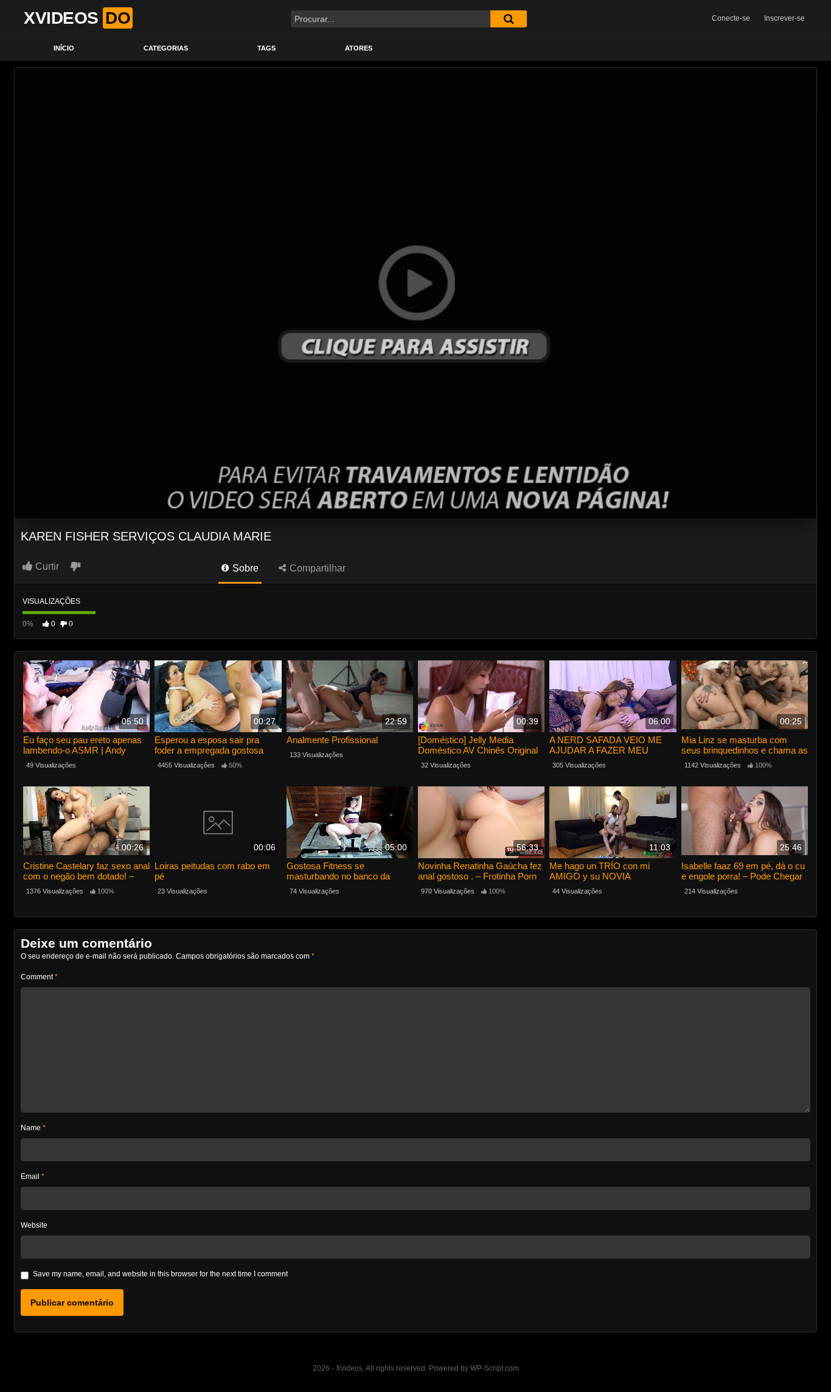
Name (33, 1128)
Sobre (244, 568)
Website (34, 1225)
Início (64, 48)
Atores (358, 48)
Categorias (166, 48)
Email (32, 1176)
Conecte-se (731, 18)
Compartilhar (316, 568)
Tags (266, 48)
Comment (39, 977)
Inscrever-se (784, 18)
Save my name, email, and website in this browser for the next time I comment (160, 1274)
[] (508, 18)
